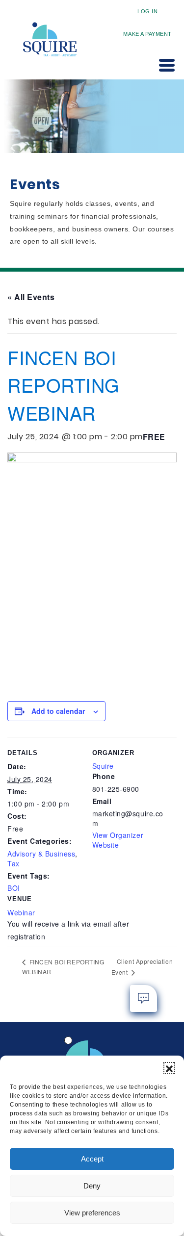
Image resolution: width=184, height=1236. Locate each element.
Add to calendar (58, 711)
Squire (103, 766)
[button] (169, 1068)
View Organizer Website (118, 840)
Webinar (21, 912)
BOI (13, 888)
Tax (13, 863)
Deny (92, 1186)
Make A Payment (147, 34)
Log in (147, 11)
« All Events (30, 297)
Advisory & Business (41, 853)
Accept (92, 1159)
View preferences (92, 1213)
